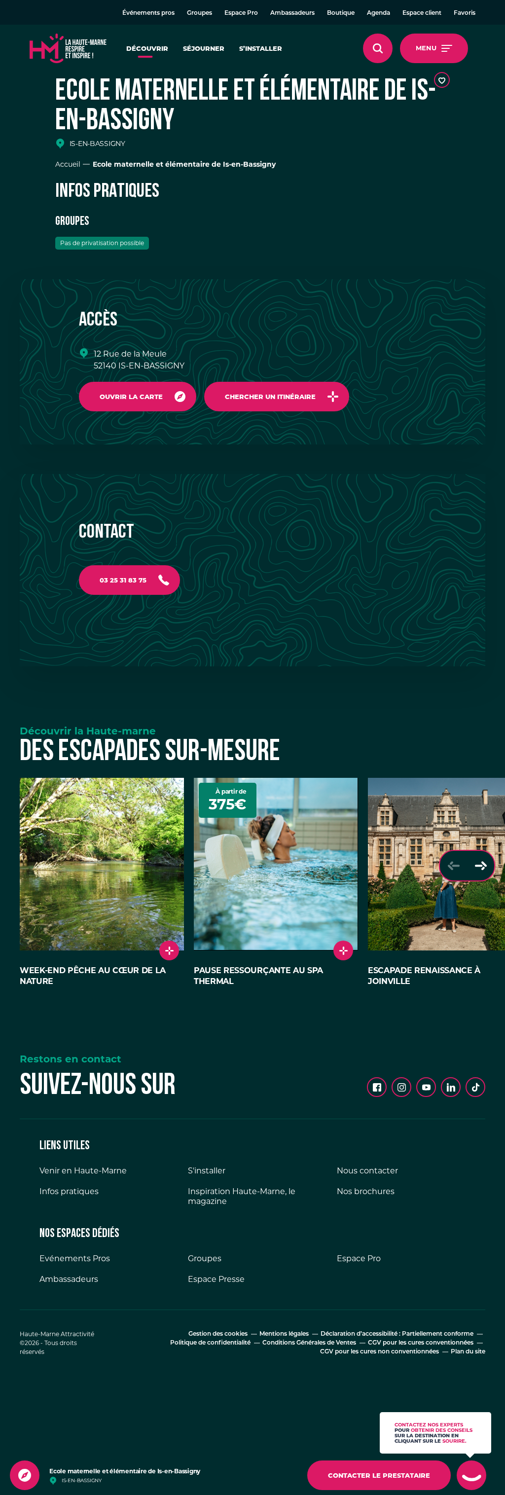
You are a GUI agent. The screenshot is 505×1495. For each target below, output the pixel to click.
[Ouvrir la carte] (24, 1475)
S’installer (260, 48)
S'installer (206, 1170)
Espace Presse (216, 1279)
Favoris (464, 13)
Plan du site (468, 1352)
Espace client (421, 13)
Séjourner (203, 48)
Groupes (199, 13)
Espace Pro (241, 13)
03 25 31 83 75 (123, 580)
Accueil (67, 164)
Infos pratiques (69, 1191)
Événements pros (148, 13)
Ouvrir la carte (131, 397)
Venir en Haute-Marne (83, 1170)
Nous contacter (367, 1170)
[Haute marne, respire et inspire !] (68, 48)
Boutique (341, 13)
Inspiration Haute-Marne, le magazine (241, 1196)
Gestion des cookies (218, 1334)
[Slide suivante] (480, 865)
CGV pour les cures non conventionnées (379, 1352)
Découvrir (147, 48)
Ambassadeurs (292, 13)
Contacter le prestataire (379, 1475)
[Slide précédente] (453, 865)
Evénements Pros (74, 1258)
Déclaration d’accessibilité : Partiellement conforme (397, 1334)
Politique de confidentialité (210, 1343)
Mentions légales (284, 1334)
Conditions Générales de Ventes (309, 1343)
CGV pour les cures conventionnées (420, 1343)
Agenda (378, 13)
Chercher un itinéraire (270, 397)
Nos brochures (366, 1191)
